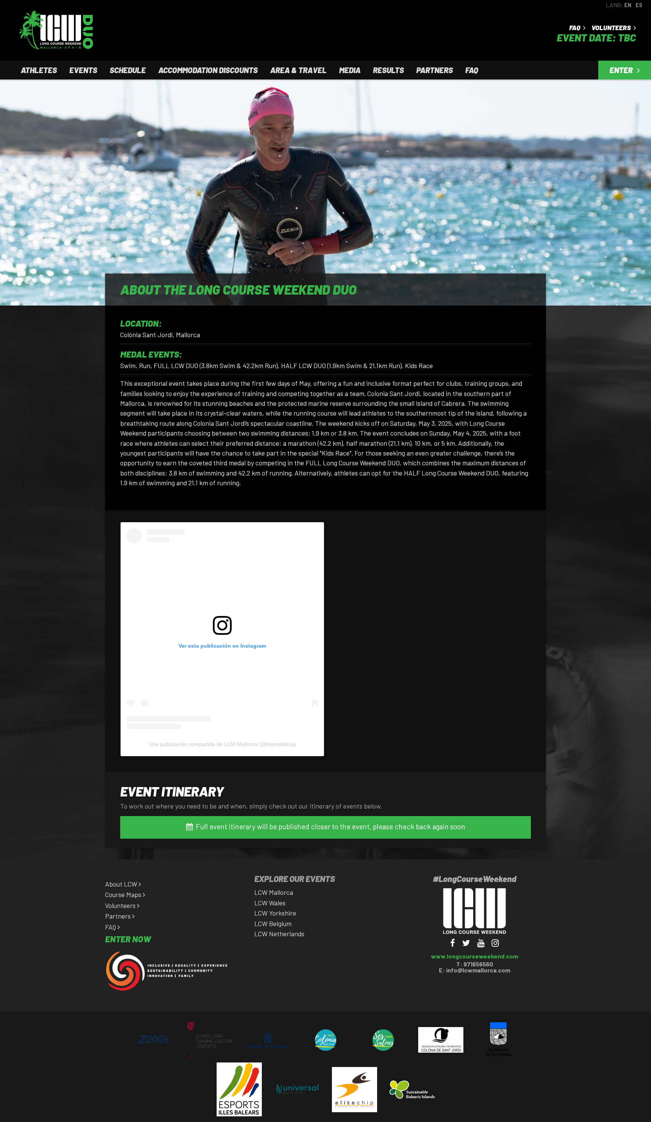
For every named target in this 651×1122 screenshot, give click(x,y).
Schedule (128, 70)
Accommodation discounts (208, 70)
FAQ (575, 28)
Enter (622, 70)
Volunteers (611, 28)
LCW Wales (270, 903)
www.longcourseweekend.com (474, 956)
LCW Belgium (273, 923)
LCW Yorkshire (275, 913)
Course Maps (124, 894)
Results (388, 70)
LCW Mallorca (273, 892)
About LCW (122, 884)
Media (350, 70)
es (639, 5)
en (627, 5)
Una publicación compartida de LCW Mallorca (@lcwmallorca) (222, 744)
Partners (434, 70)
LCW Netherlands (279, 933)
